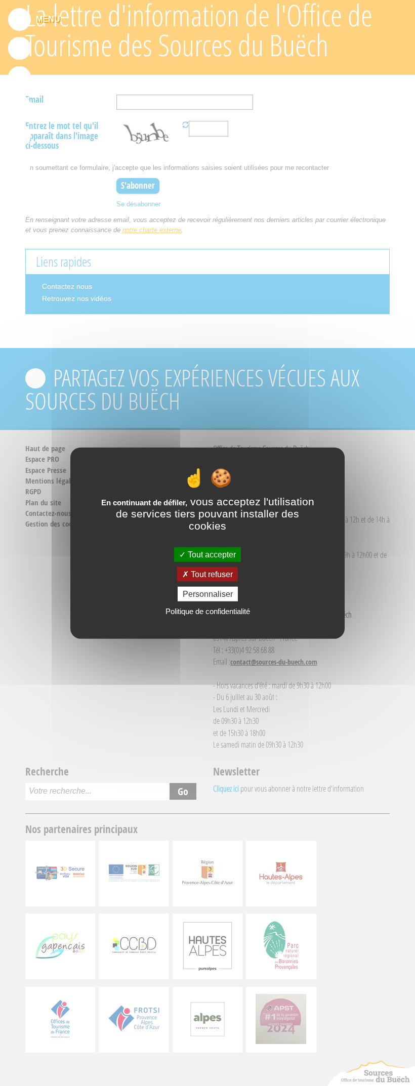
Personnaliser (208, 594)
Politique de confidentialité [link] (207, 611)
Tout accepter (211, 554)
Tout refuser (211, 574)
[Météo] (19, 135)
